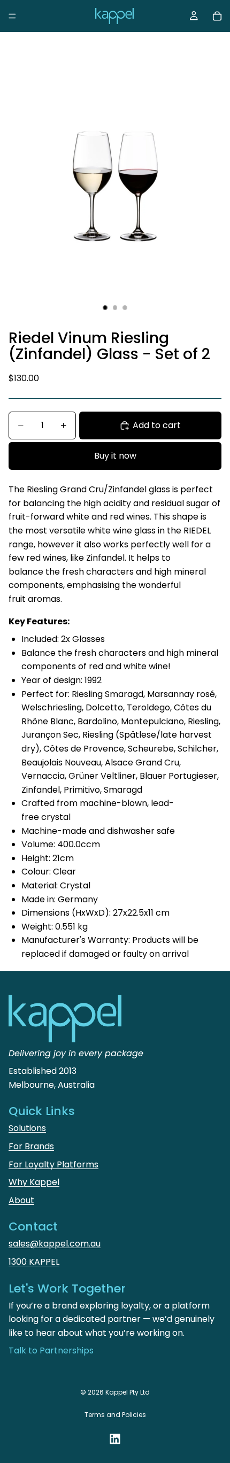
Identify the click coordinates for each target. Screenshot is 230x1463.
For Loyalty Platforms (53, 1164)
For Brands (31, 1146)
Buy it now (115, 456)
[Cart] (217, 16)
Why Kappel (34, 1182)
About (21, 1200)
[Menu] (12, 16)
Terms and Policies (115, 1414)
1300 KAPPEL (34, 1262)
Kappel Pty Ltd (127, 1392)
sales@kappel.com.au (55, 1243)
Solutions (27, 1128)
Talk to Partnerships (51, 1350)
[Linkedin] (115, 1439)
